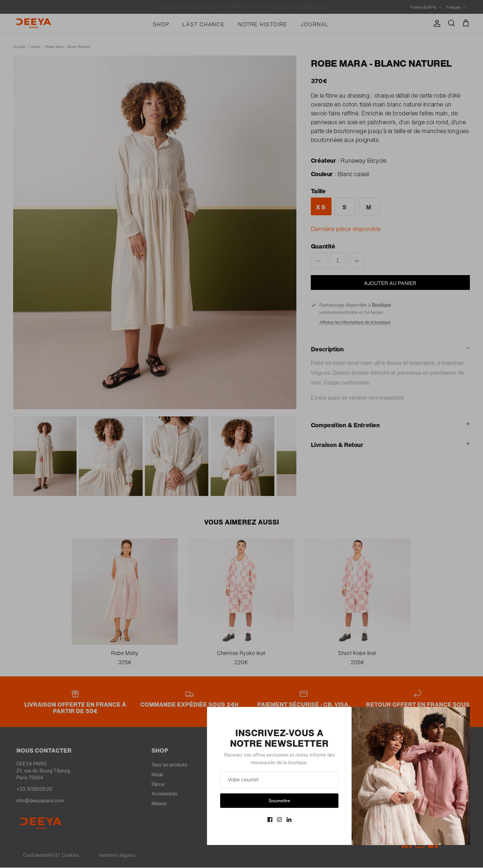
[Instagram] (279, 819)
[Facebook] (269, 819)
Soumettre (279, 800)
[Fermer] (461, 715)
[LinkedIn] (289, 819)
